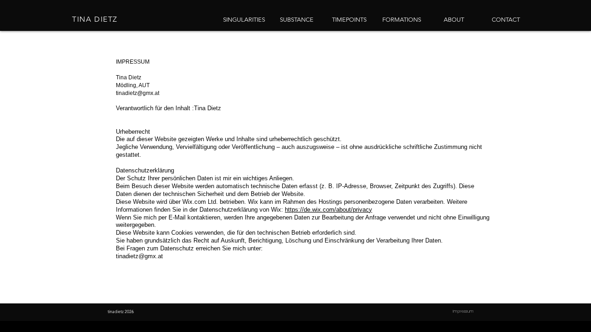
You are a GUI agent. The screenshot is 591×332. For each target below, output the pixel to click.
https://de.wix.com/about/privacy (328, 209)
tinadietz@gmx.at (137, 93)
